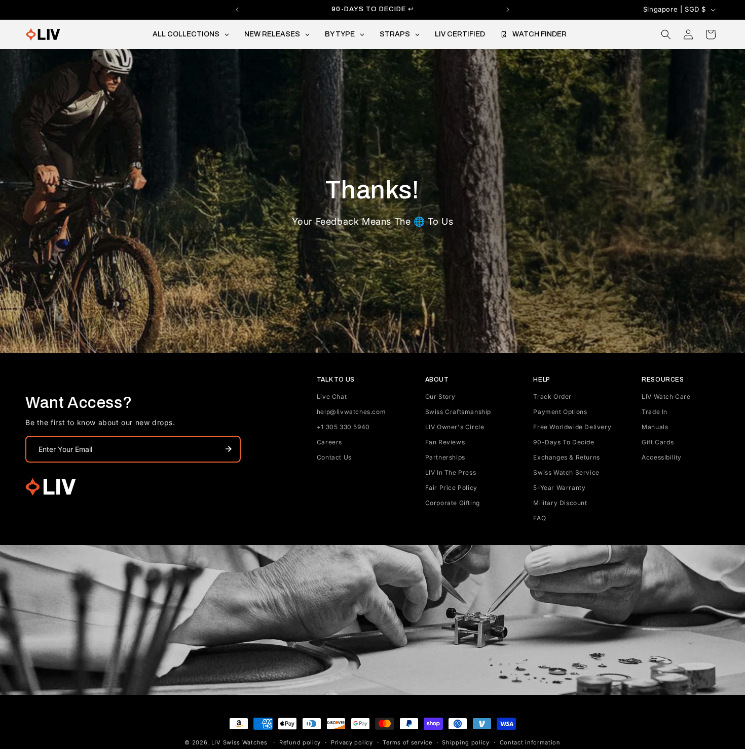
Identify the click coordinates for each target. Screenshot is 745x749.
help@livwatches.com (351, 411)
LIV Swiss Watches (239, 742)
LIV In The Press (450, 472)
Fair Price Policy (451, 487)
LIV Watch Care (666, 396)
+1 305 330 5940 (343, 427)
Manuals (655, 427)
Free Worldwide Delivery (572, 427)
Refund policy (300, 742)
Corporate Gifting (452, 503)
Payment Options (560, 411)
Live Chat (332, 396)
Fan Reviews (445, 442)
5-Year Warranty (559, 487)
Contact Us (334, 457)
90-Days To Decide (563, 442)
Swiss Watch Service (566, 472)
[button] (666, 34)
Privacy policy (352, 742)
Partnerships (445, 457)
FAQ (539, 518)
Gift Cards (658, 442)
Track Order (552, 396)
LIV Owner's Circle (455, 427)
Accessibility (662, 457)
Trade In (654, 411)
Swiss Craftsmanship (458, 411)
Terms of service (407, 742)
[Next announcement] (508, 9)
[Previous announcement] (237, 9)
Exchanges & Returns (566, 457)
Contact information (530, 742)
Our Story (440, 396)
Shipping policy (466, 742)
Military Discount (560, 503)
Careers (329, 442)
